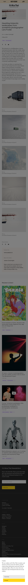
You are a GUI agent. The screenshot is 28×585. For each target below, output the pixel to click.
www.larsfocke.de (8, 252)
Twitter (3, 532)
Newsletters (5, 552)
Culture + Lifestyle (6, 518)
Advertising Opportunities (8, 550)
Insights (4, 551)
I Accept (6, 580)
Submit (3, 543)
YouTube (4, 530)
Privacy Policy (5, 547)
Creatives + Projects (6, 515)
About (3, 541)
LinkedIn (4, 528)
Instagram (4, 526)
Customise (6, 576)
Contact (4, 544)
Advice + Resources (6, 517)
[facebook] (2, 44)
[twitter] (5, 44)
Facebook (4, 531)
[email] (8, 44)
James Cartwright (9, 34)
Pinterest (4, 534)
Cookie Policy (5, 556)
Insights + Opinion (6, 514)
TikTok (3, 527)
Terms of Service (6, 548)
